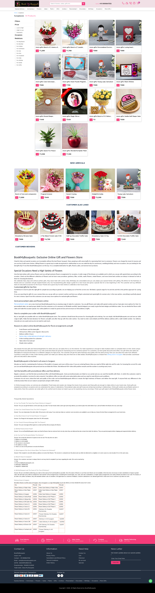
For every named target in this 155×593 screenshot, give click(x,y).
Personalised (73, 9)
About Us (49, 553)
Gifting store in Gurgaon (115, 354)
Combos (64, 9)
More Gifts (108, 9)
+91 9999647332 (105, 3)
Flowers (39, 9)
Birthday (91, 9)
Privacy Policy (50, 555)
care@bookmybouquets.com (27, 560)
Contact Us (82, 553)
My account (82, 560)
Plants (52, 9)
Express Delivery (20, 9)
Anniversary (30, 9)
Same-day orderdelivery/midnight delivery (35, 336)
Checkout (82, 558)
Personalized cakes (21, 304)
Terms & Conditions (52, 560)
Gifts (57, 9)
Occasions (99, 9)
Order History (50, 562)
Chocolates (82, 9)
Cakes (46, 9)
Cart (80, 555)
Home (15, 12)
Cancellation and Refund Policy (55, 558)
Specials (81, 562)
